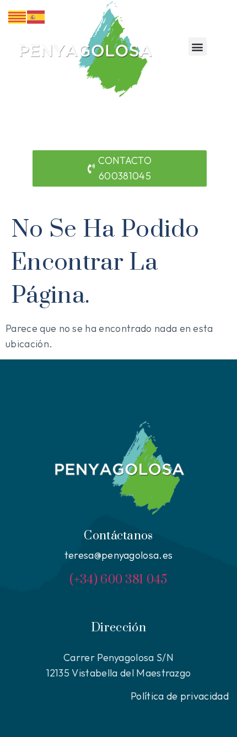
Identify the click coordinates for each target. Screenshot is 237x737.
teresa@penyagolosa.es (118, 555)
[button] (197, 46)
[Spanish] (36, 15)
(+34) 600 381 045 (118, 579)
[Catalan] (17, 15)
